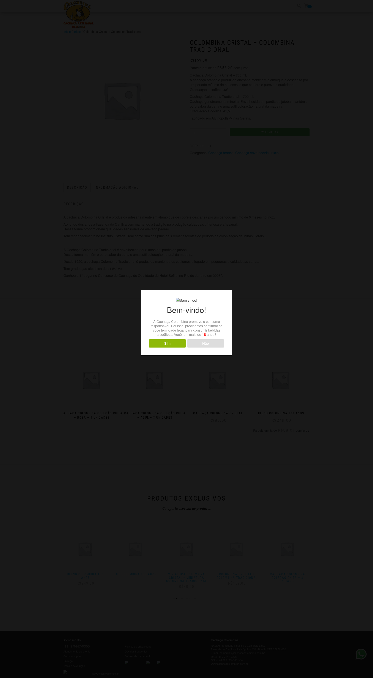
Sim (167, 343)
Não (205, 343)
